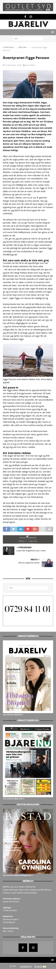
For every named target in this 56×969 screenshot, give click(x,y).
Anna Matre (30, 65)
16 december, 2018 (13, 65)
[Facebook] (25, 17)
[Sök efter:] (28, 38)
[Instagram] (30, 17)
